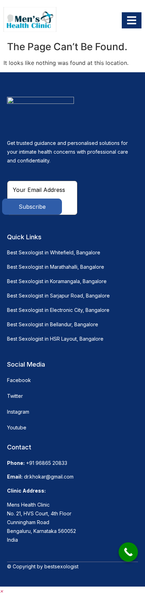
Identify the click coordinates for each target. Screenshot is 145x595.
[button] (2, 590)
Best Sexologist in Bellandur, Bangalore (52, 324)
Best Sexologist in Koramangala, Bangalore (57, 281)
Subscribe (32, 206)
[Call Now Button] (128, 552)
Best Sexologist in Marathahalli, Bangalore (55, 267)
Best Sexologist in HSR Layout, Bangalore (55, 339)
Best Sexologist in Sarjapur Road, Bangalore (58, 296)
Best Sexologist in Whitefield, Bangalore (53, 252)
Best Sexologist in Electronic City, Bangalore (58, 310)
